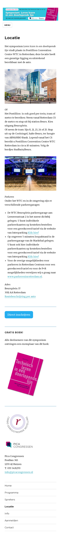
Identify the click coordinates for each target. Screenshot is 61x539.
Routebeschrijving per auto (20, 296)
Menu (7, 25)
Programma (11, 492)
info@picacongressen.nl (19, 472)
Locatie (9, 506)
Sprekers (10, 499)
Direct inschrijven (19, 314)
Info (7, 513)
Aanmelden (11, 520)
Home (8, 485)
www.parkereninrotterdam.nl (25, 276)
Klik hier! (33, 232)
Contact (9, 527)
